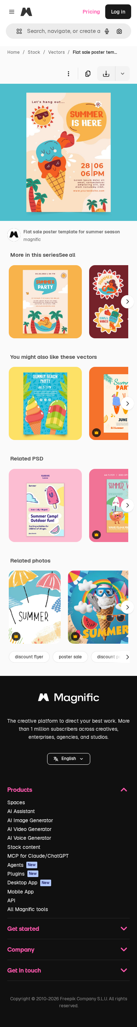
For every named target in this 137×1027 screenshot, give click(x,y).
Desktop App (28, 882)
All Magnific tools (27, 909)
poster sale (70, 657)
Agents (21, 865)
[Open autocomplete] (16, 31)
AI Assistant (21, 811)
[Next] (127, 301)
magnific (32, 239)
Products (19, 789)
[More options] (68, 73)
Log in (118, 11)
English (68, 758)
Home (13, 52)
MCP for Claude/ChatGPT (38, 856)
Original (47, 97)
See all (67, 255)
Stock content (23, 847)
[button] (68, 759)
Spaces (16, 802)
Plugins (22, 873)
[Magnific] (68, 699)
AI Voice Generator (29, 838)
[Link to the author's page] (13, 236)
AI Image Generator (30, 820)
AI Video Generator (29, 829)
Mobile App (20, 891)
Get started (23, 928)
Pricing (91, 11)
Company (20, 949)
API (11, 900)
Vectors (56, 52)
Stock (34, 52)
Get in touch (24, 970)
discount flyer (29, 657)
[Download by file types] (122, 73)
